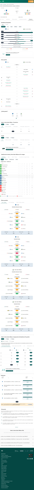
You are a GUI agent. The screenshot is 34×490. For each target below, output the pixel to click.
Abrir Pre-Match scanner (9, 149)
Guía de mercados (4, 460)
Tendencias (30, 19)
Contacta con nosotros (4, 457)
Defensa (15, 26)
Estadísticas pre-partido (23, 19)
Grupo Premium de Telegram (5, 482)
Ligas (2, 464)
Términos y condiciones (4, 455)
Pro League (4, 4)
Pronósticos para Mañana (5, 486)
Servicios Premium (3, 473)
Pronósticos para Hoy (4, 485)
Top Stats (3, 26)
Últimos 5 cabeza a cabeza (20, 202)
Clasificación (8, 19)
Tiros (8, 26)
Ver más (17, 401)
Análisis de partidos (4, 465)
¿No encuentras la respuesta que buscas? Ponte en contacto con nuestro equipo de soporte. (17, 432)
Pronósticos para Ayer (4, 487)
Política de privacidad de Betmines (6, 456)
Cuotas (3, 19)
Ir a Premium (30, 404)
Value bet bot (3, 478)
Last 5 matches (4, 202)
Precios (2, 472)
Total (2, 24)
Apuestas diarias (3, 471)
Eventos (3, 376)
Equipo (27, 376)
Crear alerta (7, 54)
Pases (11, 26)
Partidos (1, 4)
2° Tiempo (12, 124)
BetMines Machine (4, 468)
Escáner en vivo (3, 474)
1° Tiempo (6, 24)
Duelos (20, 26)
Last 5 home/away (11, 202)
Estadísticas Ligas (3, 469)
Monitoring (2, 477)
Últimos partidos (14, 19)
